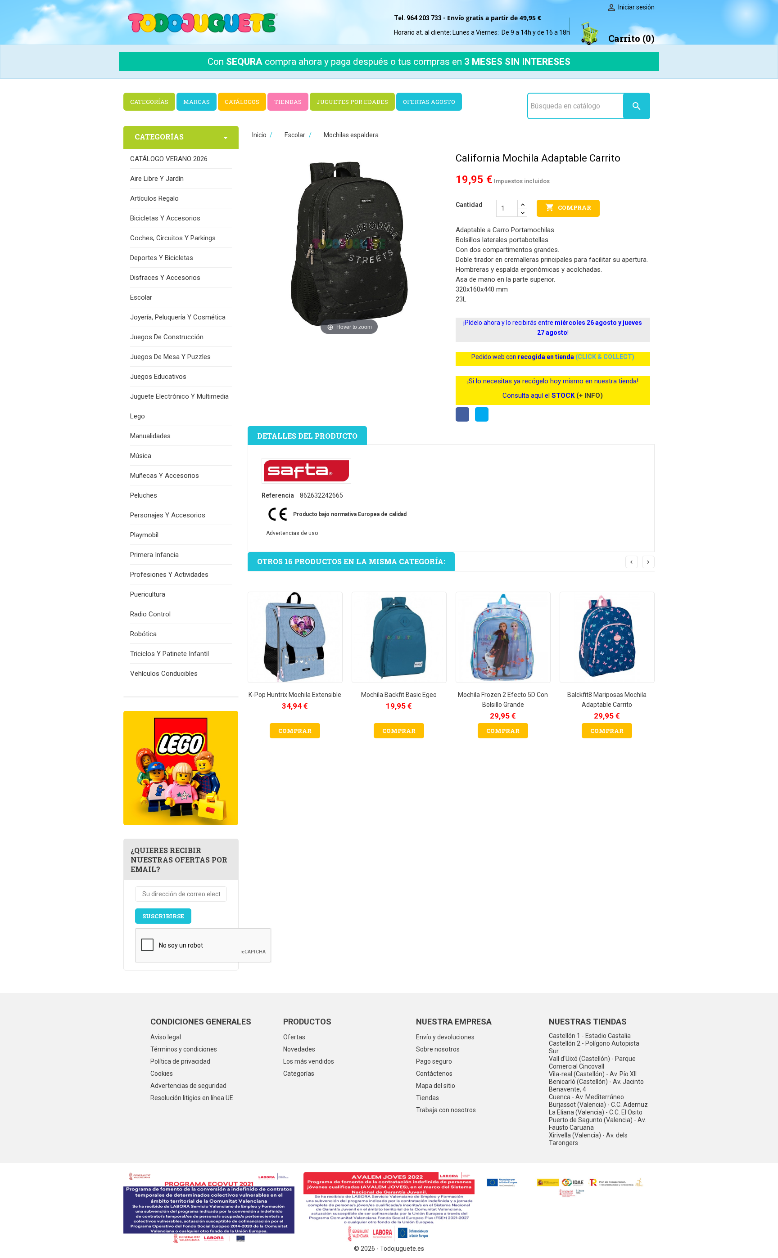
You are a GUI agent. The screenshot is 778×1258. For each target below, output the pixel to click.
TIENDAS (288, 102)
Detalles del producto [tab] (307, 435)
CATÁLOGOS (242, 102)
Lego (137, 416)
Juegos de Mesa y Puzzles (170, 357)
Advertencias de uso (292, 533)
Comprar (568, 207)
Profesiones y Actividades (169, 575)
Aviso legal (165, 1037)
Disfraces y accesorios (165, 278)
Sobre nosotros (438, 1049)
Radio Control (150, 614)
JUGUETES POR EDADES (352, 102)
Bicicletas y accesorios (165, 218)
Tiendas (427, 1097)
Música (140, 456)
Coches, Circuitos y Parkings (173, 238)
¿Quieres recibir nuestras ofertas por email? (179, 859)
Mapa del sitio (435, 1085)
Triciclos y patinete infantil (169, 654)
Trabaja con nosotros (446, 1110)
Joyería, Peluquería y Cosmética (178, 317)
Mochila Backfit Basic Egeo (399, 694)
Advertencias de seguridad (188, 1085)
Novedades (299, 1049)
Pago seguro (434, 1061)
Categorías (298, 1073)
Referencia (278, 495)
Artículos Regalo (154, 198)
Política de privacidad (180, 1061)
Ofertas (294, 1037)
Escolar (141, 297)
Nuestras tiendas (588, 1021)
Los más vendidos (308, 1061)
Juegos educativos (158, 377)
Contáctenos (434, 1073)
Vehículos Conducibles (164, 673)
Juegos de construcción (167, 337)
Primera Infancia (154, 555)
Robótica (143, 634)
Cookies (161, 1073)
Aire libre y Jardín (157, 179)
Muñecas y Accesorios (164, 476)
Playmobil (144, 535)
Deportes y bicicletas (161, 258)
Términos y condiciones (183, 1049)
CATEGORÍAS (149, 102)
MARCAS (196, 102)
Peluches (143, 495)
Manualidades (150, 436)
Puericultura (147, 594)
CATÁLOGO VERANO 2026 (169, 159)
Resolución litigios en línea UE (191, 1097)
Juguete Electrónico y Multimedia (179, 396)
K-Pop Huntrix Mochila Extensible (295, 694)
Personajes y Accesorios (167, 515)
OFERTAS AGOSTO (429, 102)
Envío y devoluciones (445, 1037)
